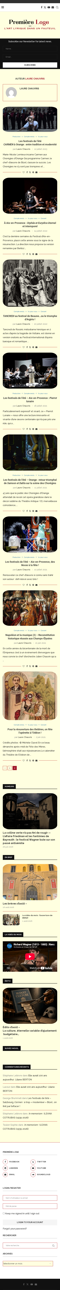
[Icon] (30, 119)
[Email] (52, 7)
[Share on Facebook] (27, 172)
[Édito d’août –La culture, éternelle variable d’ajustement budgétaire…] (30, 1006)
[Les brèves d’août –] (30, 882)
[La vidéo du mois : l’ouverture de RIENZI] (11, 919)
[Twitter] (45, 7)
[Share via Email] (36, 172)
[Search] (57, 7)
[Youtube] (49, 7)
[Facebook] (41, 7)
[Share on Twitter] (30, 172)
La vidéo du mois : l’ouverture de (37, 916)
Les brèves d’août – (15, 903)
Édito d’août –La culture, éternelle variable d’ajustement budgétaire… (30, 1031)
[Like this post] (24, 172)
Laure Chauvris (29, 88)
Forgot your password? (15, 1228)
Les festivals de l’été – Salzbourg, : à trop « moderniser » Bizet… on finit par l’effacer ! (30, 1102)
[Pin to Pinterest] (33, 172)
